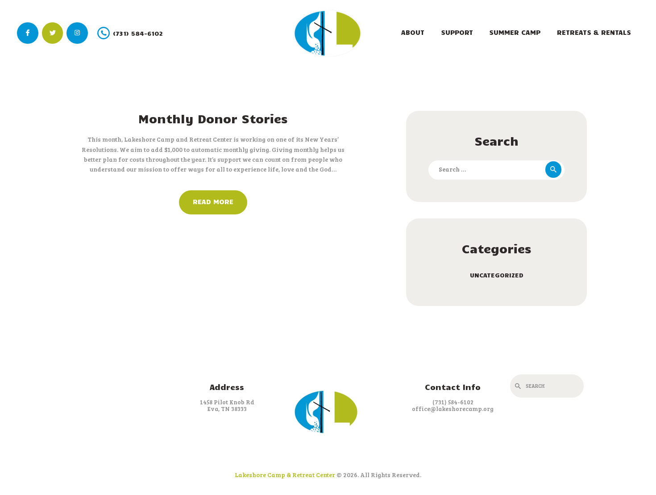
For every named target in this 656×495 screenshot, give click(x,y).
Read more (213, 201)
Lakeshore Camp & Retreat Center (285, 474)
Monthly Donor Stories (213, 118)
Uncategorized (496, 275)
